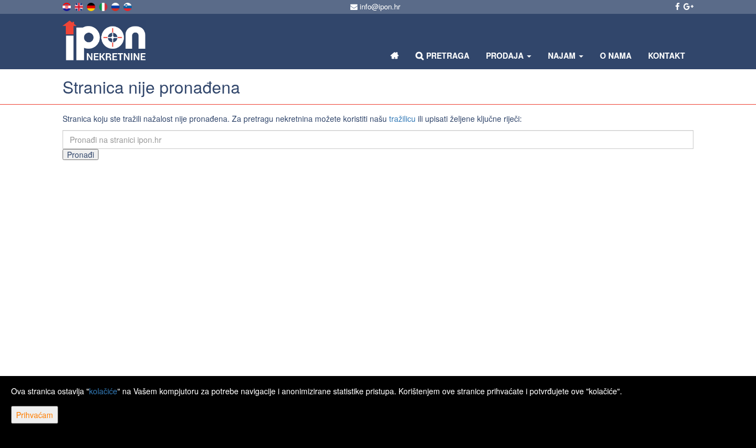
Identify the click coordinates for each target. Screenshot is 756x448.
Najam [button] (563, 55)
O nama (615, 55)
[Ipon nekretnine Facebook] (677, 6)
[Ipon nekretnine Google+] (687, 6)
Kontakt (666, 55)
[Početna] (394, 55)
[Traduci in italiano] (104, 5)
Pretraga (446, 55)
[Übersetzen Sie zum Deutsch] (92, 5)
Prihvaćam (34, 414)
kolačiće (103, 390)
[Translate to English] (80, 5)
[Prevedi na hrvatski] (68, 5)
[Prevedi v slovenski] (128, 5)
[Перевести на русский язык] (116, 5)
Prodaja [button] (506, 55)
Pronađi (80, 154)
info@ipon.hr (379, 6)
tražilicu (402, 118)
